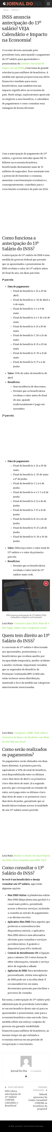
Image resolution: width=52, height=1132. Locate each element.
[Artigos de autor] (26, 1061)
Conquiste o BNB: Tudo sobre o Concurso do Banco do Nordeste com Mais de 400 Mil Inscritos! (25, 737)
